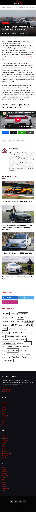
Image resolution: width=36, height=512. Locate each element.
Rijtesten (5, 22)
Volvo (3, 490)
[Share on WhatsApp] (22, 132)
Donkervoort (5, 419)
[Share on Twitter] (13, 132)
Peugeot (4, 470)
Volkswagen (8, 360)
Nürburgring (7, 346)
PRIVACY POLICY (6, 391)
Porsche (13, 350)
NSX (18, 140)
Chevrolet (20, 321)
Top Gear (16, 357)
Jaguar (25, 329)
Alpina (3, 408)
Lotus (3, 446)
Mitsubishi (5, 455)
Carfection (5, 321)
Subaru (28, 354)
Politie (4, 351)
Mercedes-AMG (19, 339)
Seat (3, 477)
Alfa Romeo (14, 313)
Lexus (3, 444)
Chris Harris (29, 321)
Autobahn (12, 318)
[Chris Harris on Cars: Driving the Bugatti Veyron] (18, 265)
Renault (13, 354)
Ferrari (28, 324)
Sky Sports (20, 354)
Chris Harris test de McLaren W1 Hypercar (17, 201)
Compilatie (5, 325)
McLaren (6, 339)
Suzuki (3, 483)
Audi (5, 317)
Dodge (21, 325)
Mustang (20, 343)
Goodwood (12, 329)
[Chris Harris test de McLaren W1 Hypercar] (18, 190)
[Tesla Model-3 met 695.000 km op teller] (18, 241)
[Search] (33, 3)
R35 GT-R (23, 351)
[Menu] (3, 3)
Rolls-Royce (5, 475)
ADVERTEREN (5, 388)
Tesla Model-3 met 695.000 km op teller (17, 253)
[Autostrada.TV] (18, 2)
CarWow (12, 321)
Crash (13, 324)
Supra (4, 357)
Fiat (3, 422)
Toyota (25, 357)
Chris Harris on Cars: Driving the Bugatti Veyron (17, 278)
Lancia (4, 442)
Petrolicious (26, 347)
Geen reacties (23, 33)
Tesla (8, 357)
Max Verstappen (13, 336)
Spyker (4, 479)
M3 (3, 336)
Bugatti (27, 318)
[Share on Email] (30, 132)
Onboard (17, 346)
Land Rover (5, 439)
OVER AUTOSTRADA (7, 390)
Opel (3, 468)
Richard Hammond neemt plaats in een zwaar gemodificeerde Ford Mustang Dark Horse (17, 227)
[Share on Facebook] (5, 132)
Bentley (4, 409)
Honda (4, 140)
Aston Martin (23, 314)
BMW (20, 317)
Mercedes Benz (9, 343)
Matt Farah (11, 140)
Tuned (22, 140)
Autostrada (7, 33)
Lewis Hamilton (29, 333)
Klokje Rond (5, 333)
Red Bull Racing (5, 354)
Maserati (4, 448)
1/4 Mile (6, 313)
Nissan (28, 343)
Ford (5, 328)
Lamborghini (17, 332)
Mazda (24, 336)
